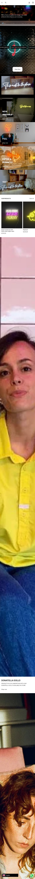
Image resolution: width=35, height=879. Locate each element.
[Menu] (2, 3)
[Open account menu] (29, 2)
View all (31, 198)
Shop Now (17, 69)
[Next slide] (32, 218)
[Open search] (5, 2)
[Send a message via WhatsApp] (31, 875)
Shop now (5, 118)
